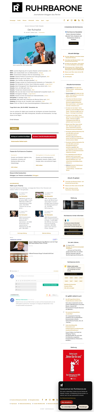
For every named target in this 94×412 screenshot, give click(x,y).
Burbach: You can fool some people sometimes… (75, 247)
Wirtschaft (31, 20)
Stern (49, 86)
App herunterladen (73, 230)
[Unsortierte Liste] (27, 281)
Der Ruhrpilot (23, 196)
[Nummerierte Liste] (25, 281)
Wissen (24, 20)
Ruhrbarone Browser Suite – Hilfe (56, 403)
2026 (66, 277)
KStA (42, 74)
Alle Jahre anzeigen (69, 288)
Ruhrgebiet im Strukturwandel (45, 155)
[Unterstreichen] (21, 281)
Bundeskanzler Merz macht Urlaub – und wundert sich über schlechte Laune (74, 104)
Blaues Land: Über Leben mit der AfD (74, 72)
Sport (42, 20)
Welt (50, 71)
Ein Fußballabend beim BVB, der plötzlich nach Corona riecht (73, 120)
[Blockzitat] (29, 281)
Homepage (12, 20)
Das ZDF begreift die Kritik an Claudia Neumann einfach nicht (73, 300)
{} (32, 280)
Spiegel (41, 72)
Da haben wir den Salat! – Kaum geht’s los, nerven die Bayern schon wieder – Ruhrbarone (75, 109)
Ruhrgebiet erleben (34, 399)
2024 (76, 277)
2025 (71, 277)
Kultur (37, 20)
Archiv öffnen (73, 274)
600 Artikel (39, 165)
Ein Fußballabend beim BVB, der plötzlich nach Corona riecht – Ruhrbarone (74, 156)
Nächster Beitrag (46, 233)
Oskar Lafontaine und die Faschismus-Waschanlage (72, 189)
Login (47, 20)
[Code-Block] (31, 281)
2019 (80, 281)
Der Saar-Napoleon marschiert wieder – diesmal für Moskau (74, 57)
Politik (19, 20)
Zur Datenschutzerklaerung (67, 398)
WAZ (48, 99)
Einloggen (35, 175)
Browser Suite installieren (73, 233)
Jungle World (48, 84)
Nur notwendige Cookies (69, 407)
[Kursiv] (19, 281)
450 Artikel (14, 167)
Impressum (14, 403)
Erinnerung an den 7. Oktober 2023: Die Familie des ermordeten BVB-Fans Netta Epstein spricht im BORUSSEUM (74, 68)
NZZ (53, 92)
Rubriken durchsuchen (70, 284)
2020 (76, 281)
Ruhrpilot (14, 155)
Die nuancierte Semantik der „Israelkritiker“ (73, 313)
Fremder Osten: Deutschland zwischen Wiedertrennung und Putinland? (74, 127)
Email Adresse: (14, 119)
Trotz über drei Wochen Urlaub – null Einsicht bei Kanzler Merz (74, 60)
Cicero (46, 95)
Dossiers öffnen (68, 286)
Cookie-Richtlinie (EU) (39, 403)
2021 (71, 281)
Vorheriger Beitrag (22, 233)
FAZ (32, 78)
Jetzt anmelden (73, 43)
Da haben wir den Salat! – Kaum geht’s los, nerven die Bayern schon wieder (74, 64)
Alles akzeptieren (67, 402)
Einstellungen (83, 407)
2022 (66, 281)
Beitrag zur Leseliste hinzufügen (20, 136)
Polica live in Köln (69, 74)
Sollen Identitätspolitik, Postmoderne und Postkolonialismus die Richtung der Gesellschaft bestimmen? (74, 328)
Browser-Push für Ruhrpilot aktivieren (44, 136)
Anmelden (55, 271)
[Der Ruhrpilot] (14, 195)
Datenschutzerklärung (25, 403)
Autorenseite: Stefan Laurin (19, 141)
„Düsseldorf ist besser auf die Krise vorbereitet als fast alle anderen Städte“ (74, 138)
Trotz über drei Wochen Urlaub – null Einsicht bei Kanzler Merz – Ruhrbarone (74, 100)
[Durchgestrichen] (23, 281)
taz (36, 80)
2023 (80, 277)
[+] (35, 280)
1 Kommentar (41, 32)
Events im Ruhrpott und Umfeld (19, 399)
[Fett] (17, 281)
